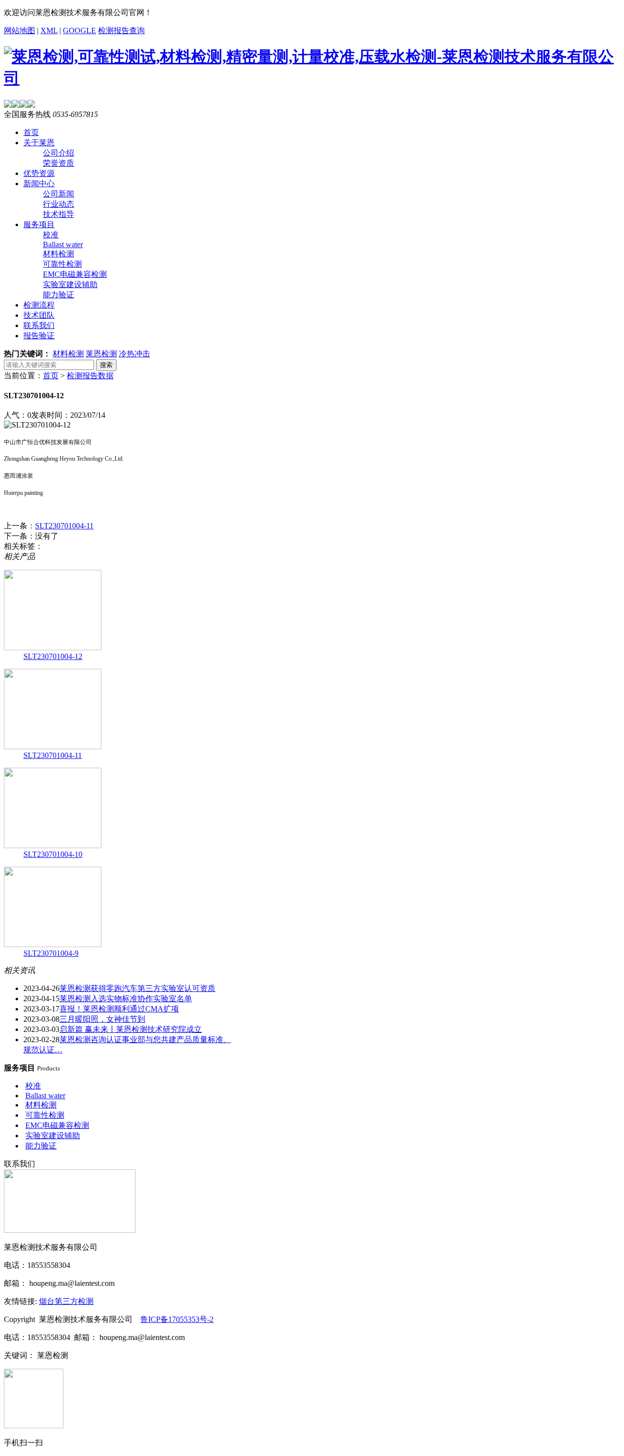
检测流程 (39, 305)
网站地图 (19, 30)
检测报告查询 (121, 30)
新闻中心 (39, 183)
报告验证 (39, 335)
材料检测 (58, 254)
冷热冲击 (134, 353)
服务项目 (39, 224)
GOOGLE (79, 30)
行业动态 (58, 204)
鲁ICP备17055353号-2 (177, 1319)
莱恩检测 (101, 353)
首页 (31, 132)
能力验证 (58, 295)
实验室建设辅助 (70, 284)
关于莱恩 (39, 142)
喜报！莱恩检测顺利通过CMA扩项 (119, 1009)
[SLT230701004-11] (52, 746)
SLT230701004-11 (64, 526)
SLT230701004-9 (50, 953)
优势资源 (39, 173)
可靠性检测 (62, 264)
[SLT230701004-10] (52, 845)
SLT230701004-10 (52, 854)
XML (49, 30)
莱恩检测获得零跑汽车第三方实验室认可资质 (137, 988)
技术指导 (58, 214)
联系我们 (39, 325)
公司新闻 (58, 194)
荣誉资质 (58, 163)
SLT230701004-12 (52, 656)
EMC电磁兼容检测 (75, 274)
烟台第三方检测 (66, 1301)
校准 (50, 235)
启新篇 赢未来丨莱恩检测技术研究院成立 (130, 1029)
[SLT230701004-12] (52, 647)
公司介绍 (58, 153)
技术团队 (39, 315)
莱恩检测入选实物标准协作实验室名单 (125, 998)
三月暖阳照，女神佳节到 (102, 1019)
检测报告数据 (90, 375)
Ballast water (63, 244)
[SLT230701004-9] (52, 944)
